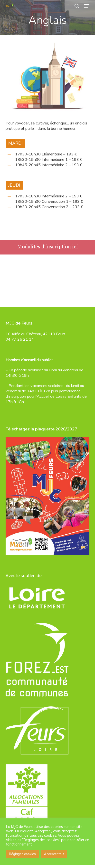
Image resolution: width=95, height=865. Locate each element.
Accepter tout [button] (54, 854)
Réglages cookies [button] (22, 854)
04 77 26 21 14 (20, 339)
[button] (86, 5)
